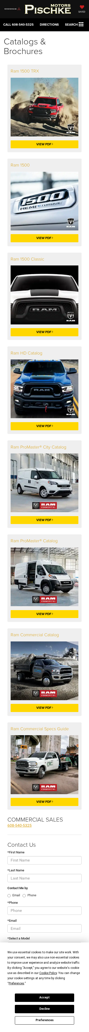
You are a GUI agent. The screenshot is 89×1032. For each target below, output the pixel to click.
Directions (49, 24)
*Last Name (15, 870)
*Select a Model (18, 938)
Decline (44, 1009)
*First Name (15, 852)
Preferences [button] (16, 983)
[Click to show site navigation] (81, 24)
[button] (18, 24)
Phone (31, 895)
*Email (12, 920)
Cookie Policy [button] (48, 973)
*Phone (12, 902)
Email (16, 895)
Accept (44, 997)
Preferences (45, 1020)
